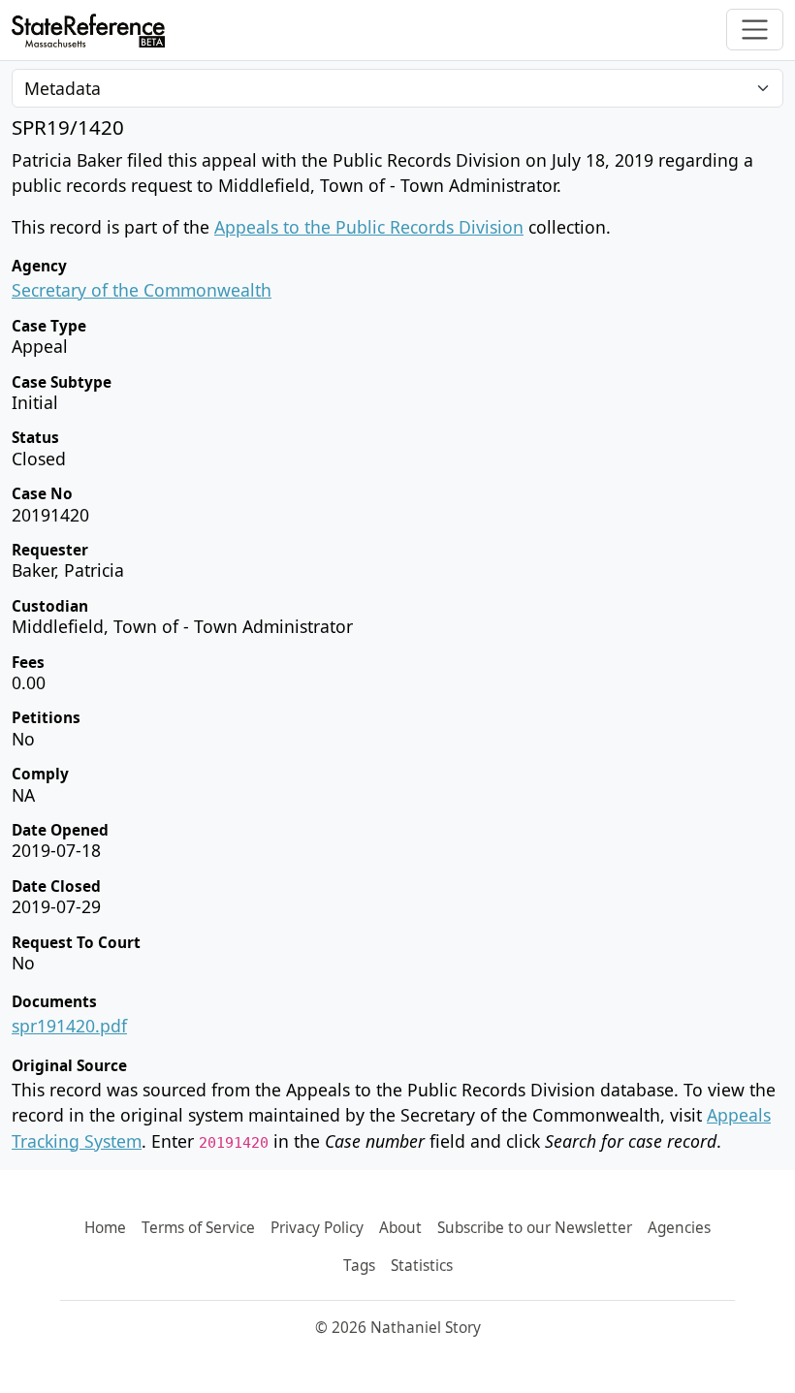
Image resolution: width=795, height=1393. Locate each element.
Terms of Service (198, 1228)
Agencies (679, 1228)
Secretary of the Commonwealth (141, 289)
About (400, 1228)
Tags (359, 1265)
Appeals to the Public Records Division (369, 226)
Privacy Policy (317, 1228)
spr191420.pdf (69, 1025)
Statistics (422, 1265)
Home (105, 1228)
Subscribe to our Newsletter (534, 1228)
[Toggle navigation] (754, 29)
